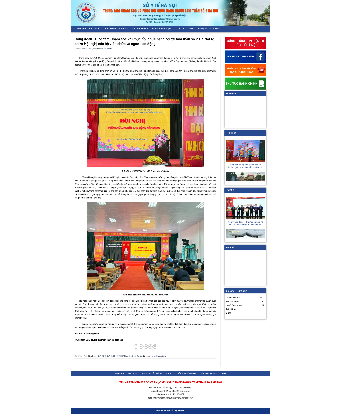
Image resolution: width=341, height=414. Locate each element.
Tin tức (180, 29)
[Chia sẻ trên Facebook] (136, 346)
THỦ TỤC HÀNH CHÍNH (208, 29)
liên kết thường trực (158, 356)
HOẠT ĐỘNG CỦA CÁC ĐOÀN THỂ (110, 356)
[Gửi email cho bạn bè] (145, 346)
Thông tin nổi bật (129, 356)
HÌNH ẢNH (233, 133)
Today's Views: (233, 301)
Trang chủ (80, 29)
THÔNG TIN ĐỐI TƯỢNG (162, 29)
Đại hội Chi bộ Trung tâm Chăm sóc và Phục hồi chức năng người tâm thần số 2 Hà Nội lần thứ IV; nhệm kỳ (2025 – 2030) (245, 149)
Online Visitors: (233, 298)
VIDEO (231, 190)
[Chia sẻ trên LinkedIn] (155, 346)
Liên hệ (191, 29)
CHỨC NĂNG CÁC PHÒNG (115, 29)
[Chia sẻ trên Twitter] (141, 346)
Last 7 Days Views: (234, 305)
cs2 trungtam (106, 49)
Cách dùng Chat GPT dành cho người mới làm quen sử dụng (245, 206)
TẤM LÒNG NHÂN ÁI (140, 29)
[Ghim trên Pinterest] (150, 346)
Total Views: (232, 309)
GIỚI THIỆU (94, 29)
